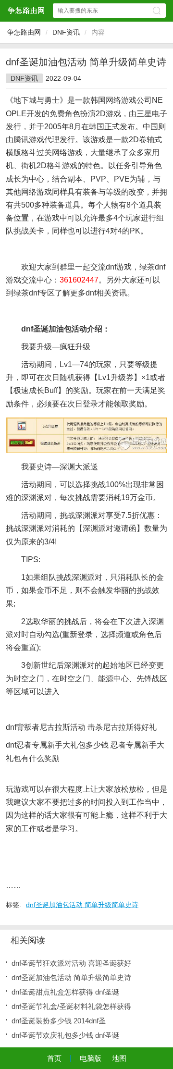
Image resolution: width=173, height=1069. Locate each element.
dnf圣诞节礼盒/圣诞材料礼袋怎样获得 (71, 1006)
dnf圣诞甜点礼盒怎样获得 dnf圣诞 (65, 992)
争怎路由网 (24, 32)
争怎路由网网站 (26, 10)
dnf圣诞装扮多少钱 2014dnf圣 (59, 1021)
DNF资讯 (66, 32)
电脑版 (90, 1058)
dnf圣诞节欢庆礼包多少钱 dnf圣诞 (65, 1035)
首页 (54, 1058)
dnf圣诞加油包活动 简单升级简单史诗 (82, 905)
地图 (119, 1058)
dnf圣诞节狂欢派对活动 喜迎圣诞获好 (71, 963)
